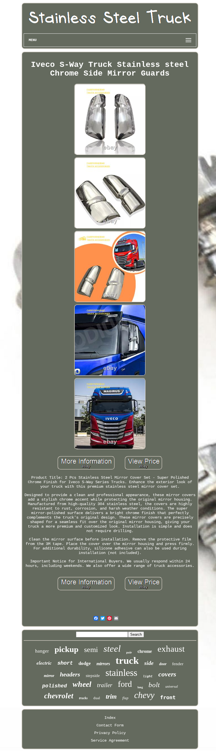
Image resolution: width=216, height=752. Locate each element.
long (140, 687)
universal (171, 687)
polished (54, 686)
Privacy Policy (110, 733)
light (148, 676)
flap (125, 698)
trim (111, 696)
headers (70, 674)
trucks (83, 698)
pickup (66, 649)
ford (125, 684)
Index (110, 717)
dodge (84, 663)
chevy (144, 695)
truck (127, 660)
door (162, 664)
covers (167, 674)
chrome (145, 651)
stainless (121, 672)
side (149, 663)
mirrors (103, 663)
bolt (154, 685)
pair (129, 652)
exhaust (171, 649)
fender (177, 664)
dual (96, 698)
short (65, 663)
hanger (42, 651)
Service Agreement (110, 740)
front (168, 697)
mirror (49, 676)
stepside (93, 675)
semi (91, 650)
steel (112, 649)
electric (44, 662)
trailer (104, 685)
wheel (82, 684)
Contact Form (109, 725)
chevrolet (58, 696)
